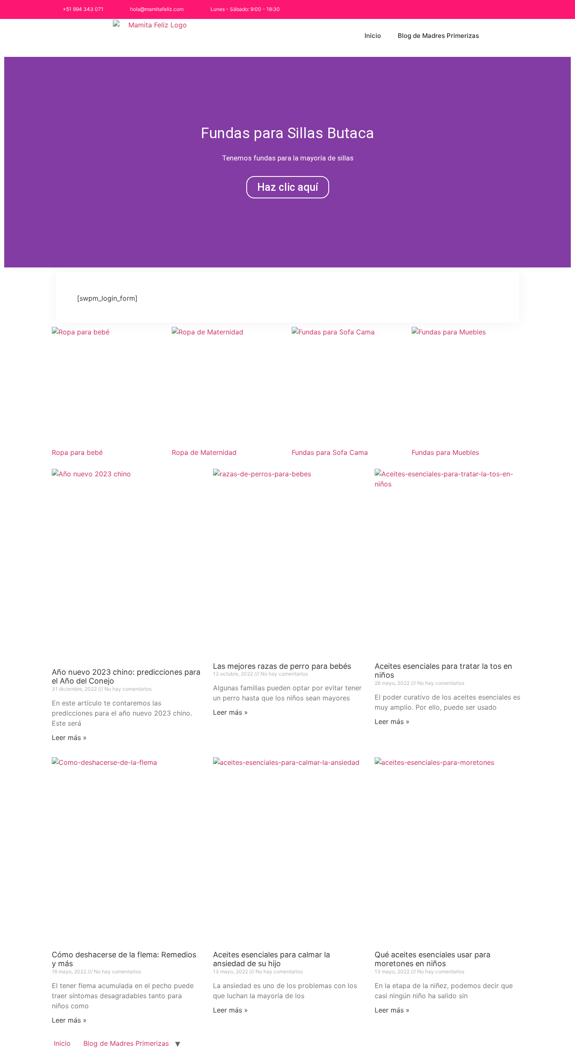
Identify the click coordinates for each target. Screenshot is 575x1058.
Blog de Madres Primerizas (438, 36)
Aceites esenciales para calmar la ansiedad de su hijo (271, 959)
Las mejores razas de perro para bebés (282, 666)
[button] (12, 162)
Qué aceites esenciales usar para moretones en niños (432, 959)
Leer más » (69, 737)
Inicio (373, 36)
